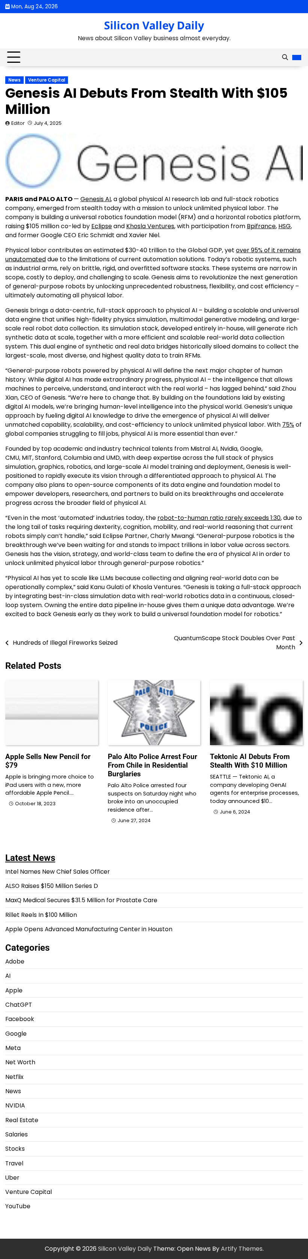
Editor (18, 123)
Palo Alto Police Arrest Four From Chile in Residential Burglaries (152, 765)
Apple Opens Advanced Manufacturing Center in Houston (88, 929)
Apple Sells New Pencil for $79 (48, 761)
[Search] (285, 57)
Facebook (19, 1019)
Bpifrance (261, 226)
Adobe (14, 961)
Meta (13, 1048)
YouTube (17, 1206)
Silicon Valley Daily (154, 25)
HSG (284, 226)
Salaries (16, 1134)
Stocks (15, 1149)
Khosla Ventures (150, 226)
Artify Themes (242, 1248)
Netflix (14, 1077)
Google (16, 1034)
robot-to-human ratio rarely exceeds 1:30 (219, 518)
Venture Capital (46, 80)
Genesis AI (95, 199)
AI (8, 976)
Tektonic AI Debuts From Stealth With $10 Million (250, 761)
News (14, 80)
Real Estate (21, 1120)
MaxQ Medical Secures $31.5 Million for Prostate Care (81, 900)
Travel (14, 1163)
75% (288, 424)
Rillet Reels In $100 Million (41, 915)
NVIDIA (15, 1105)
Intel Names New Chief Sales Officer (57, 872)
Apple (14, 990)
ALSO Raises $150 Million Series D (51, 886)
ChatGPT (18, 1005)
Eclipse (101, 226)
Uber (12, 1178)
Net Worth (20, 1062)
